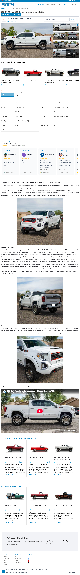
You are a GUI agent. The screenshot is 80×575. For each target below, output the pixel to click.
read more (43, 169)
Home (8, 8)
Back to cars (3, 8)
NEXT (72, 20)
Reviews (53, 4)
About (47, 4)
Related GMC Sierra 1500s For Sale (13, 62)
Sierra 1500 (21, 8)
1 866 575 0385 (7, 0)
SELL (65, 4)
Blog (59, 4)
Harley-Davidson (19, 107)
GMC (17, 8)
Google (11, 172)
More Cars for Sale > (11, 21)
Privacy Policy (72, 572)
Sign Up (65, 541)
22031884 (26, 8)
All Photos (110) (72, 53)
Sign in (74, 4)
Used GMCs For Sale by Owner (11, 486)
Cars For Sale (12, 8)
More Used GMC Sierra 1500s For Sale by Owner (17, 438)
